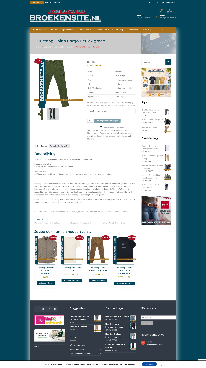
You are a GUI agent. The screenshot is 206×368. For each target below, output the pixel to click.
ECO (154, 30)
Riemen (146, 30)
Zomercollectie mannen (64, 47)
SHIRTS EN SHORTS (52, 2)
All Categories (41, 30)
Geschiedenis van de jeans (80, 353)
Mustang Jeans (93, 133)
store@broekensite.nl (168, 17)
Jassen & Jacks (102, 30)
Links (36, 346)
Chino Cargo (96, 136)
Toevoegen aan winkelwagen (107, 121)
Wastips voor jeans (77, 345)
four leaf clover (107, 136)
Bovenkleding (117, 30)
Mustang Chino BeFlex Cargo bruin (47, 223)
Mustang (95, 62)
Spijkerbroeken (68, 30)
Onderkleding (133, 30)
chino (89, 136)
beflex (124, 133)
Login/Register (170, 2)
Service (164, 30)
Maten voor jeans (77, 349)
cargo (130, 133)
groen (116, 136)
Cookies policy (129, 364)
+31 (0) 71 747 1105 (144, 17)
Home (56, 30)
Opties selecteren (45, 283)
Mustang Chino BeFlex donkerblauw (81, 223)
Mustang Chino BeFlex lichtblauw (114, 223)
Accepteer (149, 364)
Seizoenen (48, 47)
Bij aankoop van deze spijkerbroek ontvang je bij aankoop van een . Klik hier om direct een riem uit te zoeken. (81, 212)
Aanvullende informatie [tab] (59, 146)
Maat (92, 111)
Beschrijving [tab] (42, 146)
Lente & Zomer (85, 30)
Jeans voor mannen (122, 130)
